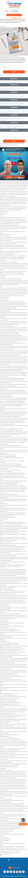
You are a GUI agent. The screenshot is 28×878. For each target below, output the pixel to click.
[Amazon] (18, 18)
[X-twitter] (9, 18)
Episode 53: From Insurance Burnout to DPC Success (11, 82)
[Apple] (16, 18)
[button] (6, 11)
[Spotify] (14, 18)
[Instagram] (11, 18)
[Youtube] (13, 18)
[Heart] (20, 18)
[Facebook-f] (7, 18)
